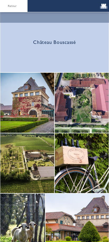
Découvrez (54, 164)
